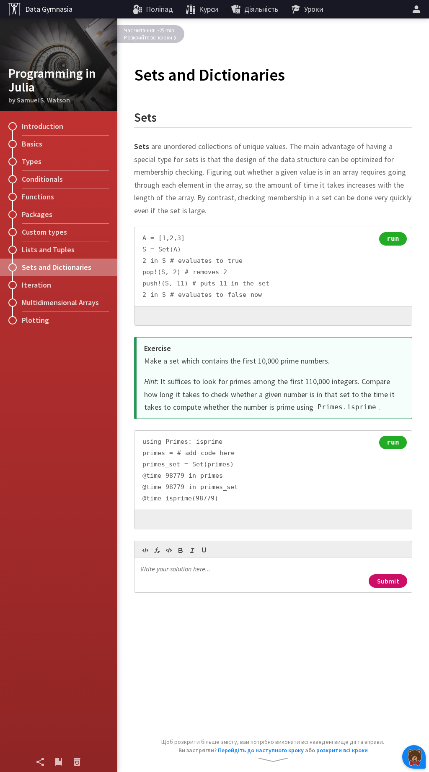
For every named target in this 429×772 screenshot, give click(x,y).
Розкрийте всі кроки (148, 37)
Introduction (42, 126)
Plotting (35, 320)
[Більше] (417, 9)
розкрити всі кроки (342, 750)
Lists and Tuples (48, 249)
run (393, 239)
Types (31, 161)
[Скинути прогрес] (77, 762)
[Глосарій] (58, 762)
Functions (38, 197)
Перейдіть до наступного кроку (261, 750)
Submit (388, 581)
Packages (37, 214)
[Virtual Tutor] (414, 757)
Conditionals (42, 179)
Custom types (44, 232)
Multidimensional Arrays (60, 302)
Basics (32, 144)
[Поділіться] (40, 762)
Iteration (36, 285)
